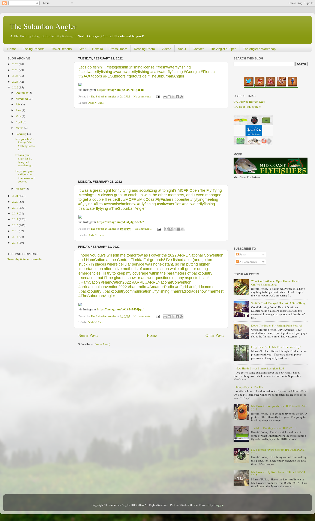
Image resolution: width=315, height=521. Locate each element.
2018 (15, 213)
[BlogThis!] (169, 97)
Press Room (118, 49)
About (182, 49)
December (22, 92)
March (20, 128)
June (19, 110)
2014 (15, 237)
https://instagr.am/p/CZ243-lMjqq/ (120, 309)
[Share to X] (173, 97)
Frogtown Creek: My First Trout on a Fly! (276, 347)
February (21, 134)
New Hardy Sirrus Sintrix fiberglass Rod (260, 368)
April (19, 122)
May (19, 116)
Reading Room (144, 49)
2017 (15, 219)
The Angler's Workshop (259, 49)
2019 (15, 208)
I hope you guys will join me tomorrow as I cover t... (25, 176)
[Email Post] (157, 96)
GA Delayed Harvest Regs (249, 101)
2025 (15, 70)
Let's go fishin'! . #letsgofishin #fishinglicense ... (24, 144)
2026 (15, 64)
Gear (82, 49)
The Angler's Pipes (223, 49)
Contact (198, 49)
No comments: (143, 96)
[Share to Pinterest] (181, 97)
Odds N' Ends (96, 103)
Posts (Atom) (102, 344)
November (22, 98)
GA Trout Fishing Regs (247, 107)
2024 (15, 76)
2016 (15, 225)
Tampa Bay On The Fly (249, 387)
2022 (15, 87)
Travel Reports (61, 49)
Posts (242, 254)
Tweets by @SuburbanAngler (25, 259)
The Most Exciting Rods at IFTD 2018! (274, 428)
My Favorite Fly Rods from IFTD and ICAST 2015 (278, 473)
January (21, 188)
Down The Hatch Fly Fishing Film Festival (276, 325)
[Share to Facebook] (177, 97)
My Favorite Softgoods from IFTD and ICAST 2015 (279, 407)
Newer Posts (88, 335)
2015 (15, 231)
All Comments (248, 262)
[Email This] (165, 97)
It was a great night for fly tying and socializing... (24, 160)
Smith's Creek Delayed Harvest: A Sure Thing (278, 303)
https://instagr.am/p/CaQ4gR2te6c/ (120, 221)
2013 (15, 243)
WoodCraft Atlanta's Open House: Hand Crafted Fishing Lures (274, 282)
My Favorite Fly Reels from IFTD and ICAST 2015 (278, 451)
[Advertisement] (151, 144)
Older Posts (215, 335)
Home (11, 49)
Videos (166, 49)
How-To (97, 49)
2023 (15, 82)
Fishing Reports (33, 49)
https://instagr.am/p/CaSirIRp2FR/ (120, 89)
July (18, 104)
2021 (15, 196)
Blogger (218, 505)
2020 (15, 202)
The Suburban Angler (43, 26)
